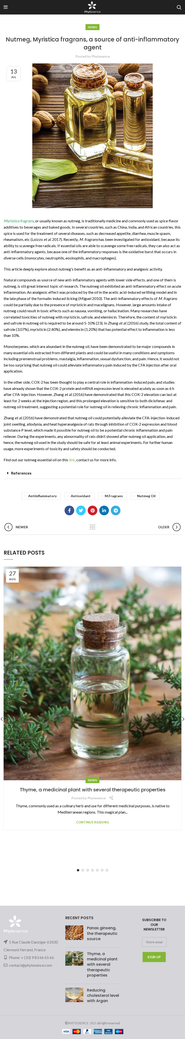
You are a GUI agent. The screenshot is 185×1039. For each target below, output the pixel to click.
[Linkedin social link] (104, 510)
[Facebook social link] (69, 510)
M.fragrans (114, 496)
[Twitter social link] (81, 510)
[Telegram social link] (115, 510)
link (72, 459)
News (92, 27)
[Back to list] (92, 527)
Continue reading (92, 822)
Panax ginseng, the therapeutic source (102, 933)
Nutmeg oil (146, 496)
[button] (92, 473)
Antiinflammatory (42, 496)
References (21, 473)
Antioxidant (81, 496)
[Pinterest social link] (92, 510)
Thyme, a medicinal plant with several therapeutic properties (92, 789)
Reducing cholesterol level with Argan (103, 995)
